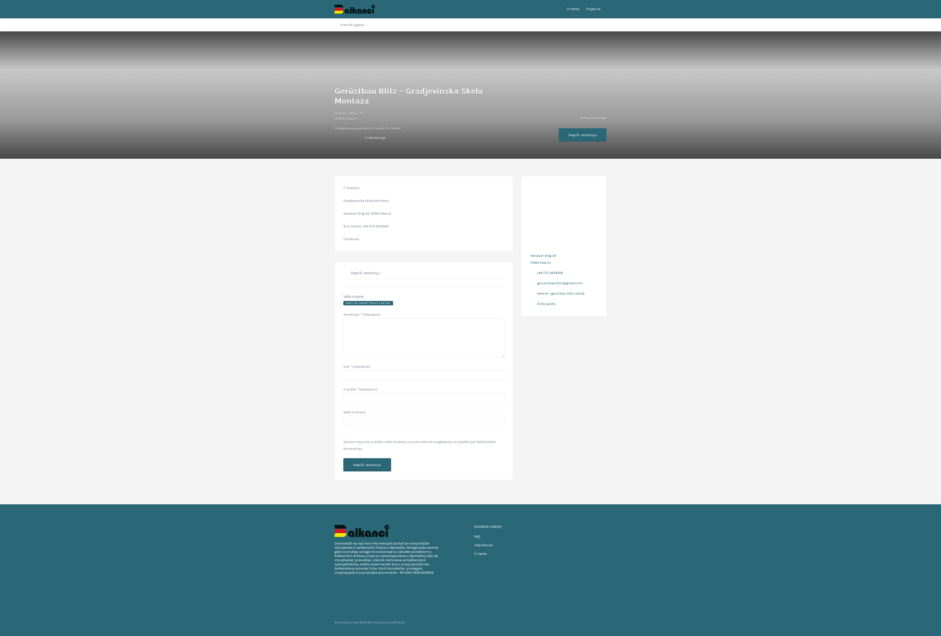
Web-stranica (354, 412)
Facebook (580, 622)
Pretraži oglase (352, 25)
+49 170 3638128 (550, 273)
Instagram (596, 622)
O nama (573, 9)
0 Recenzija (375, 137)
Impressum (483, 545)
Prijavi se (593, 9)
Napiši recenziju (583, 135)
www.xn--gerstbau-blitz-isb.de (560, 293)
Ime (356, 366)
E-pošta (360, 389)
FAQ (477, 536)
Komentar (362, 314)
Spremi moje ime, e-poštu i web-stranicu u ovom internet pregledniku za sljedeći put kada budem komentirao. (419, 445)
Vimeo (604, 622)
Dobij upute (546, 304)
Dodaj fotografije (593, 118)
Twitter (588, 622)
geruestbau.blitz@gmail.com (559, 283)
